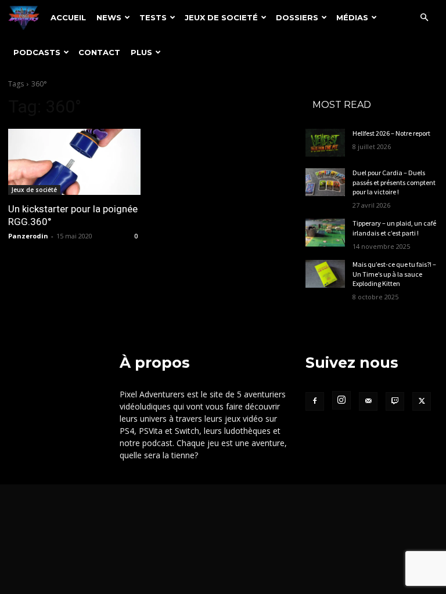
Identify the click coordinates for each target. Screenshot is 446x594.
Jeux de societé (221, 17)
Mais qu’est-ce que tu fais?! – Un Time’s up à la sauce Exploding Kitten (394, 274)
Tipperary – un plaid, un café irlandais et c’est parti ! (394, 228)
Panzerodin (28, 235)
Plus (141, 52)
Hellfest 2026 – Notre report (391, 133)
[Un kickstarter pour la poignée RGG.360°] (74, 162)
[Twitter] (421, 401)
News (108, 17)
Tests (153, 17)
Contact (99, 52)
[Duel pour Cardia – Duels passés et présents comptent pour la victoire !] (325, 182)
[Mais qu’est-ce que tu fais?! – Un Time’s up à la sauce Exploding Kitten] (325, 274)
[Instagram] (341, 400)
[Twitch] (395, 401)
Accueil (68, 17)
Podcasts (36, 52)
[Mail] (368, 401)
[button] (424, 17)
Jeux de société (34, 190)
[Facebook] (314, 401)
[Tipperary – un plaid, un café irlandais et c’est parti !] (325, 233)
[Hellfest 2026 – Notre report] (325, 143)
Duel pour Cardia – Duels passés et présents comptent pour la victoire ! (394, 182)
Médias (352, 17)
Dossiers (297, 17)
